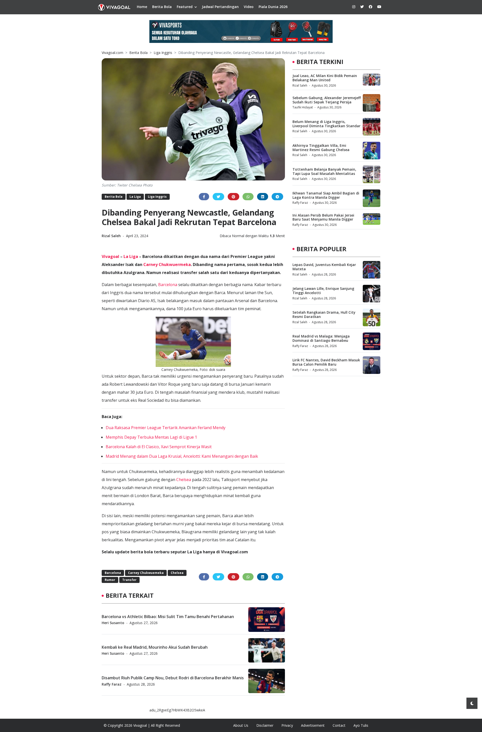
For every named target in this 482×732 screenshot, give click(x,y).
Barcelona (167, 284)
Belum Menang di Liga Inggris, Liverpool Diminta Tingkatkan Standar (326, 123)
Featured (185, 6)
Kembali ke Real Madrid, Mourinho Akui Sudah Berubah (155, 647)
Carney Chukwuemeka (146, 573)
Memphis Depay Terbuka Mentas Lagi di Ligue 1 (151, 437)
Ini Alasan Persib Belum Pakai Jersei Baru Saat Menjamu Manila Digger (323, 217)
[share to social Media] (204, 196)
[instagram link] (353, 6)
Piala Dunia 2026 (273, 6)
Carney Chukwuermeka (167, 264)
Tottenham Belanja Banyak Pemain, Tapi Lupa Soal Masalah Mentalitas (324, 171)
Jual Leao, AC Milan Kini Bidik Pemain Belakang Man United (324, 77)
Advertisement (313, 725)
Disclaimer (264, 725)
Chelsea (183, 479)
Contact (339, 725)
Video (249, 6)
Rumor (110, 580)
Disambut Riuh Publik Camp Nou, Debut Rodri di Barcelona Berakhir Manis (173, 678)
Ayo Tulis (360, 725)
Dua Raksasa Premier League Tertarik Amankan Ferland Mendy (165, 427)
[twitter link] (362, 6)
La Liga (135, 196)
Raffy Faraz (112, 684)
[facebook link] (370, 6)
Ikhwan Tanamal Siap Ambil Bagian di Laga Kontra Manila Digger (325, 195)
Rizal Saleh (112, 235)
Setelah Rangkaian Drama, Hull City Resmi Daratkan (323, 314)
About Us (240, 725)
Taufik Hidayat (302, 107)
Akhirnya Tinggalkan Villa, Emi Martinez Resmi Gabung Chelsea (320, 147)
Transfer (129, 580)
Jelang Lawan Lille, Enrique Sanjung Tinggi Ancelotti (323, 290)
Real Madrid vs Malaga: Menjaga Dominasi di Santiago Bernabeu (321, 338)
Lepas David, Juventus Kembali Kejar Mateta (324, 266)
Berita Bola (162, 6)
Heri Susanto (113, 622)
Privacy (287, 725)
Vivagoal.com (112, 52)
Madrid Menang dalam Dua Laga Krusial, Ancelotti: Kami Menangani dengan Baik (182, 456)
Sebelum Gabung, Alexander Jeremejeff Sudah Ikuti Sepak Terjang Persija (326, 99)
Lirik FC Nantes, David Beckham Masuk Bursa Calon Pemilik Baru (326, 362)
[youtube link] (379, 6)
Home (142, 6)
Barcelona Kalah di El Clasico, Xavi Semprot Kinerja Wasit (159, 446)
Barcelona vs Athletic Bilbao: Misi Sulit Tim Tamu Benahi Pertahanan (168, 616)
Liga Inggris (163, 52)
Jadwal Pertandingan (220, 6)
